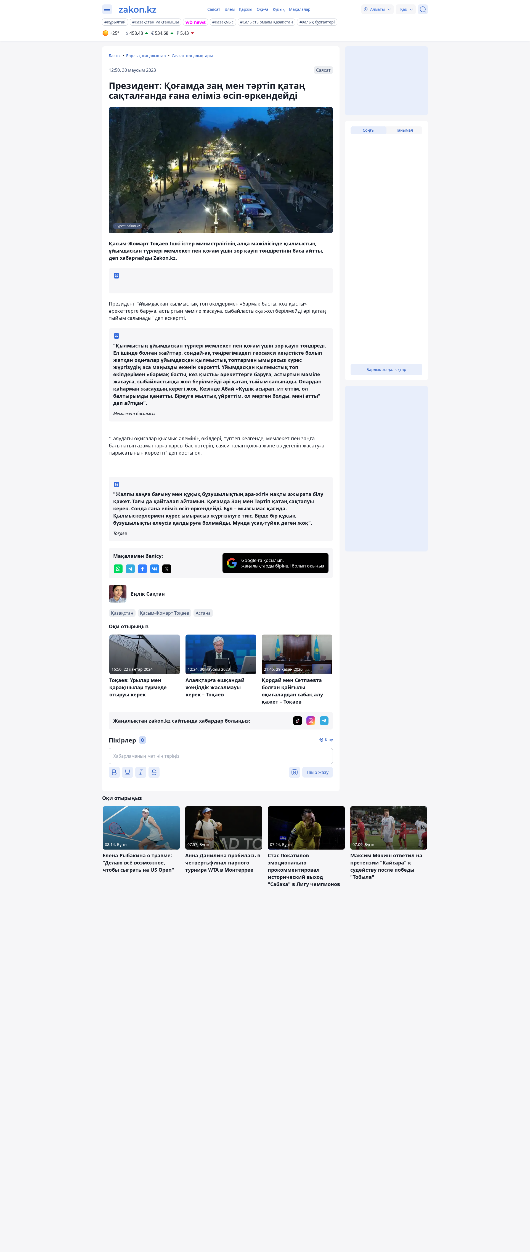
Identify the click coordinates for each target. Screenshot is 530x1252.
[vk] (155, 569)
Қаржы (245, 9)
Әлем (230, 9)
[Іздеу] (423, 9)
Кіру (329, 739)
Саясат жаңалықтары (192, 55)
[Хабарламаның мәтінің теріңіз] (221, 756)
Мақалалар (300, 9)
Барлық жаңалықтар (146, 55)
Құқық (279, 9)
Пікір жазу (317, 772)
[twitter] (167, 569)
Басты (114, 55)
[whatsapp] (118, 569)
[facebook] (142, 569)
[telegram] (130, 569)
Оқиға (262, 9)
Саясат (213, 9)
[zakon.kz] (138, 9)
